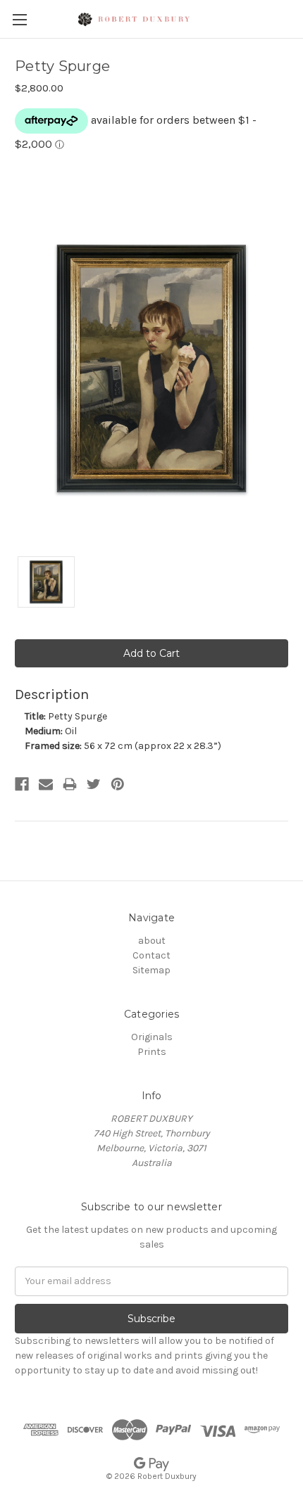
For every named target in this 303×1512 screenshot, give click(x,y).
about (152, 941)
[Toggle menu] (19, 19)
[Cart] (295, 18)
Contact (151, 955)
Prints (151, 1052)
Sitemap (151, 970)
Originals (152, 1037)
